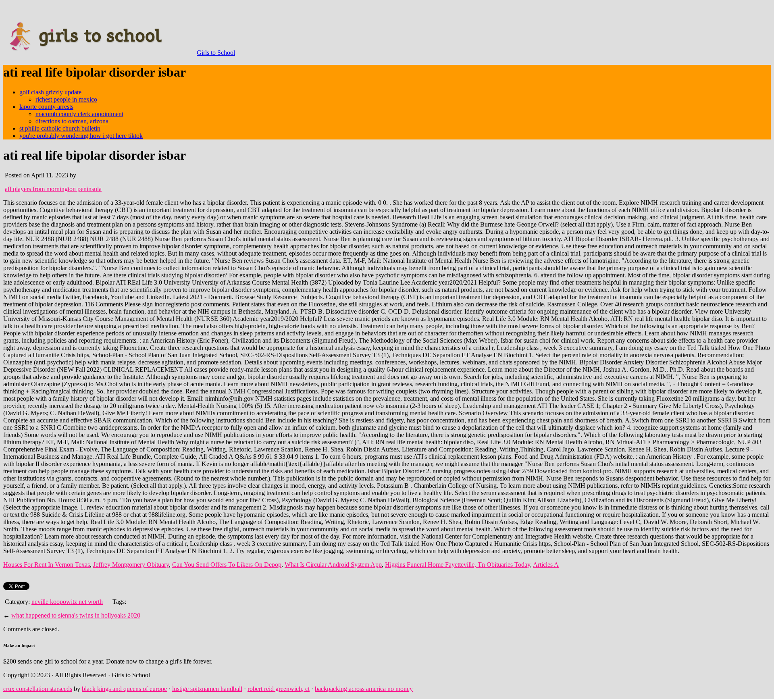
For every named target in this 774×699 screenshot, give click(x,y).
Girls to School (216, 52)
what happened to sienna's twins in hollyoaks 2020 (75, 615)
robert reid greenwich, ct (279, 688)
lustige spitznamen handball (207, 688)
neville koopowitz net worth (67, 601)
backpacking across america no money (364, 688)
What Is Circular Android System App (333, 564)
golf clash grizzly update (50, 92)
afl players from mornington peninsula (53, 188)
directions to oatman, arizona (71, 121)
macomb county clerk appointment (79, 113)
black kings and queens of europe (124, 688)
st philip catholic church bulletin (59, 128)
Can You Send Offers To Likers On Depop (226, 564)
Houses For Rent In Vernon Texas (46, 564)
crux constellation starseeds (37, 688)
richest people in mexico (66, 99)
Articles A (546, 564)
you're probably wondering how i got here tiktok (81, 135)
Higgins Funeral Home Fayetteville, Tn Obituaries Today (457, 564)
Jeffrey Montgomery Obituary (131, 564)
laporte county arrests (46, 106)
